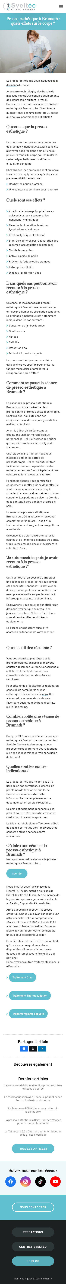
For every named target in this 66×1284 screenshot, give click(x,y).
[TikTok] (40, 1181)
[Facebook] (10, 1181)
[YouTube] (55, 1181)
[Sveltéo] (19, 6)
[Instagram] (25, 1181)
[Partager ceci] (24, 1049)
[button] (61, 6)
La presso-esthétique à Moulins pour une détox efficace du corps (33, 1087)
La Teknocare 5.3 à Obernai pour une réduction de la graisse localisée (33, 1133)
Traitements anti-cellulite (28, 1013)
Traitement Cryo (22, 977)
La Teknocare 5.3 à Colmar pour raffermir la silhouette (33, 1110)
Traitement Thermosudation (29, 995)
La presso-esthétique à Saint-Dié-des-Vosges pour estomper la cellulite (33, 1121)
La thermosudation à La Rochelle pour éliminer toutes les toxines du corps (33, 1098)
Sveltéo (17, 873)
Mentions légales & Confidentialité (33, 1278)
